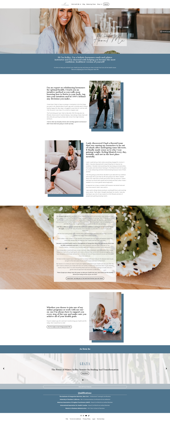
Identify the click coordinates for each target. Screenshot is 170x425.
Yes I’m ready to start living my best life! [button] (59, 327)
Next (166, 368)
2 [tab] (85, 380)
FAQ (67, 419)
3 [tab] (87, 380)
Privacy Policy (86, 419)
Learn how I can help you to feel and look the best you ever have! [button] (85, 278)
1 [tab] (83, 380)
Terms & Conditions (75, 419)
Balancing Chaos (91, 4)
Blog (83, 4)
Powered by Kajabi (85, 421)
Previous (3, 368)
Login (93, 419)
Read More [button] (85, 373)
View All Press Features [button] (85, 386)
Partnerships (100, 419)
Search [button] (106, 4)
